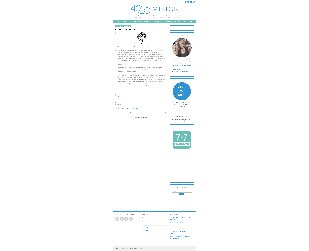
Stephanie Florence (184, 71)
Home (118, 21)
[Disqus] (141, 143)
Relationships (148, 21)
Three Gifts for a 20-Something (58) (124, 112)
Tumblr (191, 2)
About (185, 21)
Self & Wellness (138, 21)
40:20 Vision (145, 217)
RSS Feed (194, 2)
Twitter (186, 2)
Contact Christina (176, 69)
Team (191, 21)
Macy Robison (139, 248)
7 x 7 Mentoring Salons (169, 21)
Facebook (188, 2)
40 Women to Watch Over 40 (183, 65)
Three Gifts (157, 21)
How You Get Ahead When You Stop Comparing (154, 112)
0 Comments (137, 108)
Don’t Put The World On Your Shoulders (179, 222)
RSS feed (131, 219)
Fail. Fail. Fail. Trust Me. (126, 29)
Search (182, 193)
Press (179, 21)
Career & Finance (126, 21)
